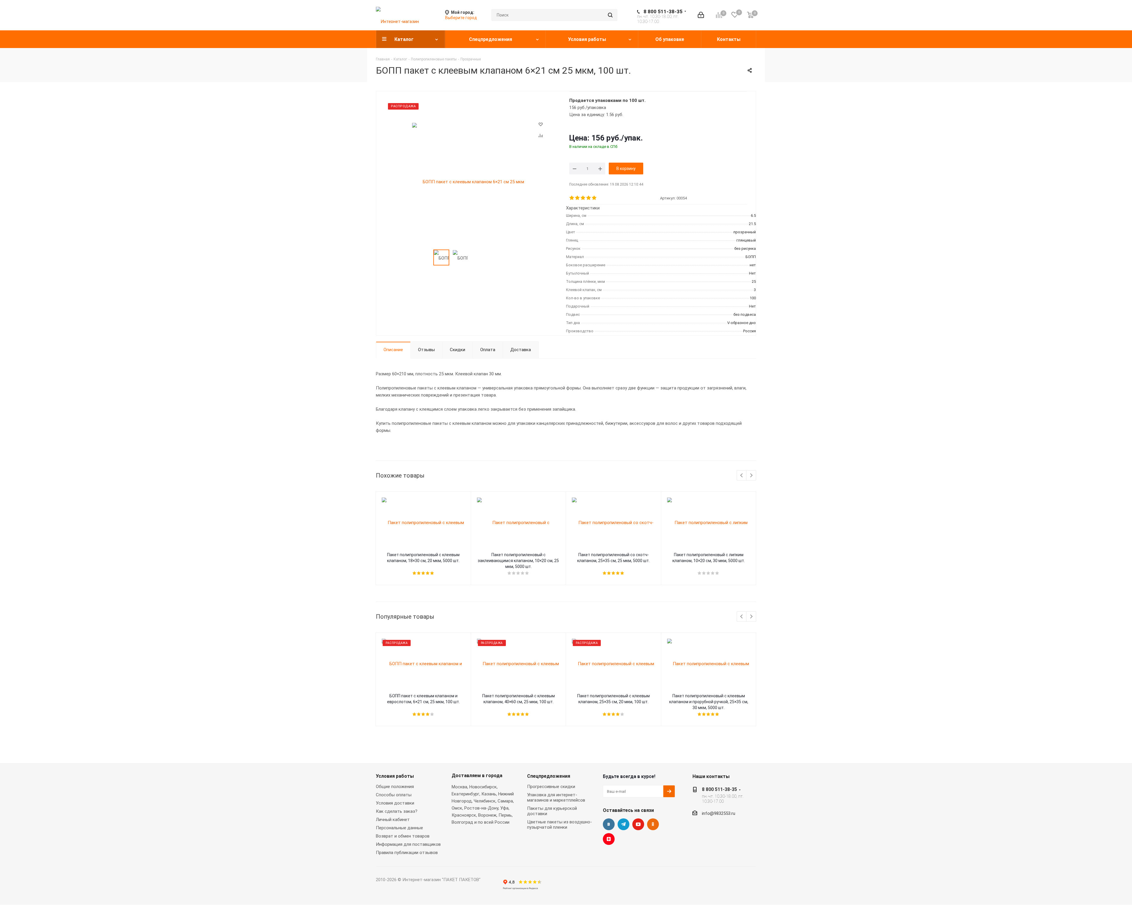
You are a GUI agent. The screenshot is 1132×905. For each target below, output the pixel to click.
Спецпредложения (548, 776)
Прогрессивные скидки (551, 786)
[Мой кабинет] (701, 15)
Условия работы (395, 776)
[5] (594, 198)
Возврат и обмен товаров (403, 836)
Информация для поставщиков (408, 844)
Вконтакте (609, 824)
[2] (577, 198)
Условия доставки (395, 803)
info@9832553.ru (718, 813)
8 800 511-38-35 (663, 11)
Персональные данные (399, 827)
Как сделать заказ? (396, 811)
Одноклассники (653, 824)
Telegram (623, 824)
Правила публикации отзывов (407, 852)
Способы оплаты (394, 794)
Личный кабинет (393, 819)
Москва (459, 787)
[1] (572, 198)
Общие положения (395, 786)
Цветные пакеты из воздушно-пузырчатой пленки (559, 824)
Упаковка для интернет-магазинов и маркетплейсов (556, 797)
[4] (589, 198)
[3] (583, 198)
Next (751, 475)
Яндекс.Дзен (609, 839)
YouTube (638, 824)
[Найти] (610, 15)
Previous (742, 475)
